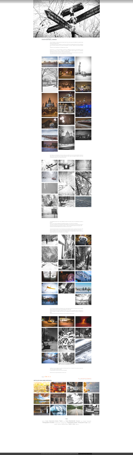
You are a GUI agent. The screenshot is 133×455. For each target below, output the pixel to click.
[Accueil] (45, 2)
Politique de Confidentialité (88, 453)
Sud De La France (64, 424)
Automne (43, 421)
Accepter (83, 453)
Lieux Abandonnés (70, 421)
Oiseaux (81, 421)
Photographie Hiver (89, 378)
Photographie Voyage (83, 422)
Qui (75, 0)
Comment (85, 0)
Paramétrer (80, 453)
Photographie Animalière (48, 422)
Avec (82, 0)
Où (80, 0)
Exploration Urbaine (53, 421)
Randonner (55, 424)
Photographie (89, 421)
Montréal (84, 378)
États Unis (77, 424)
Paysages (84, 421)
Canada (81, 378)
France (64, 421)
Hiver (85, 378)
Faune (60, 421)
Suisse (70, 424)
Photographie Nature (57, 422)
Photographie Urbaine (72, 422)
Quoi (78, 0)
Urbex (73, 424)
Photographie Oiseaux (64, 422)
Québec (89, 422)
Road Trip (59, 424)
